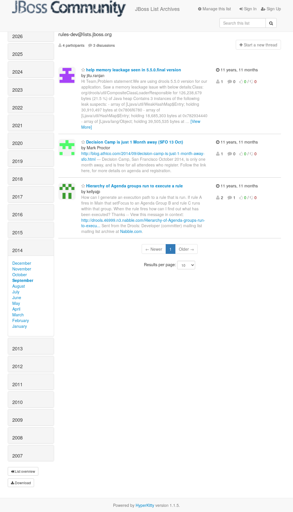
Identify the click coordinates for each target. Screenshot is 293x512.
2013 (17, 348)
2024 (17, 71)
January (19, 326)
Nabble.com (131, 231)
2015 (17, 232)
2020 (17, 143)
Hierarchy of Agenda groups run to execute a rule (134, 186)
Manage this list (216, 8)
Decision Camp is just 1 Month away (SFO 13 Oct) (134, 142)
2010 (17, 402)
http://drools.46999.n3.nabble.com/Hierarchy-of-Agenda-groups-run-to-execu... (143, 223)
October (19, 274)
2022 (17, 107)
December (21, 263)
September (22, 280)
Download (22, 482)
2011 (17, 384)
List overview (24, 471)
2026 (17, 36)
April (16, 309)
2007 (17, 455)
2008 (17, 437)
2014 (17, 250)
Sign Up (273, 8)
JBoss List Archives (157, 8)
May (16, 303)
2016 (17, 214)
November (21, 269)
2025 (17, 53)
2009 (17, 419)
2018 (17, 178)
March (18, 314)
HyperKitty (145, 505)
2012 (17, 366)
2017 (17, 196)
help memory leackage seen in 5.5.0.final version (133, 69)
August (18, 286)
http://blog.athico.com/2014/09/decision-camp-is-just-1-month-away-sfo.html (143, 156)
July (15, 292)
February (20, 320)
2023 (17, 89)
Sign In (250, 8)
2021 (17, 125)
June (16, 297)
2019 (17, 161)
